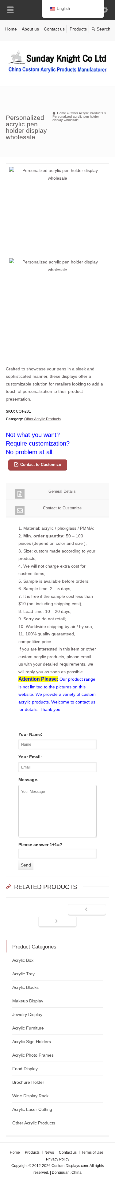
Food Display (25, 1068)
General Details (62, 491)
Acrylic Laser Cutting (32, 1109)
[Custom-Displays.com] (58, 73)
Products (78, 29)
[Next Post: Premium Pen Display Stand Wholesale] (57, 922)
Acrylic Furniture (28, 1028)
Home (11, 29)
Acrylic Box (22, 960)
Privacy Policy (57, 1159)
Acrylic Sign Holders (31, 1041)
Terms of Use (92, 1152)
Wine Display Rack (30, 1095)
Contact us (54, 29)
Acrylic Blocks (25, 987)
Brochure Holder (28, 1082)
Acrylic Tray (23, 973)
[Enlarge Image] (57, 167)
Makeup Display (27, 1000)
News (49, 1152)
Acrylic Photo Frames (33, 1055)
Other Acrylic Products (42, 419)
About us (30, 29)
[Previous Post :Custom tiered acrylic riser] (87, 910)
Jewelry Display (27, 1014)
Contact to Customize (40, 464)
